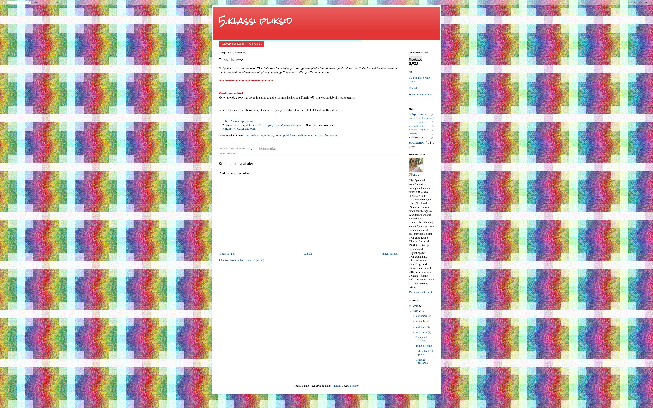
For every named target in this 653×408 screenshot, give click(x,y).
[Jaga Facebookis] (271, 148)
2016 (416, 305)
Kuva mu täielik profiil (421, 292)
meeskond (421, 122)
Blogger (354, 385)
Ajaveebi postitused (233, 43)
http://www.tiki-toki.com (240, 128)
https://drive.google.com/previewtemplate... (278, 125)
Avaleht (308, 253)
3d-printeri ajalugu (421, 338)
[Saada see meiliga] (261, 148)
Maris (415, 175)
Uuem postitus (227, 253)
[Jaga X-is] (267, 148)
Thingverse (414, 129)
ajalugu (412, 118)
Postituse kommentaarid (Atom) (247, 260)
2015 (416, 311)
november (421, 321)
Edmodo (413, 88)
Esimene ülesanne (422, 361)
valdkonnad (417, 137)
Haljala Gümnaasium (420, 94)
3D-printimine (418, 114)
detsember (422, 315)
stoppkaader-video (417, 125)
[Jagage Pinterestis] (274, 148)
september (422, 332)
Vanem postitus (389, 253)
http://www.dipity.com (239, 121)
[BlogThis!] (264, 148)
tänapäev (413, 133)
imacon (337, 385)
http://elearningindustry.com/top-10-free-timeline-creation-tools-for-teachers (292, 135)
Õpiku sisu (255, 43)
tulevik (427, 129)
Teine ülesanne (424, 345)
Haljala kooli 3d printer (424, 352)
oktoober (421, 327)
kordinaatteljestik (426, 118)
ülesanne (231, 153)
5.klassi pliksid (256, 21)
